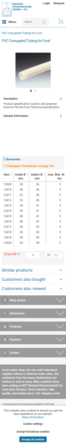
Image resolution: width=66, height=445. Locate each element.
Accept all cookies (33, 439)
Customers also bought (23, 279)
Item (7, 174)
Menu (12, 22)
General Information (16, 116)
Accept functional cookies (33, 431)
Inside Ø (20, 176)
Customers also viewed (24, 288)
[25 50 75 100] (52, 255)
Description (11, 98)
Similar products (17, 270)
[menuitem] (48, 3)
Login (46, 3)
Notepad (59, 3)
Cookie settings (33, 423)
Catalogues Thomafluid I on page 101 (30, 166)
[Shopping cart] (60, 21)
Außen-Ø (36, 176)
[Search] (43, 22)
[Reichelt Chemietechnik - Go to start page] (17, 9)
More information (33, 417)
